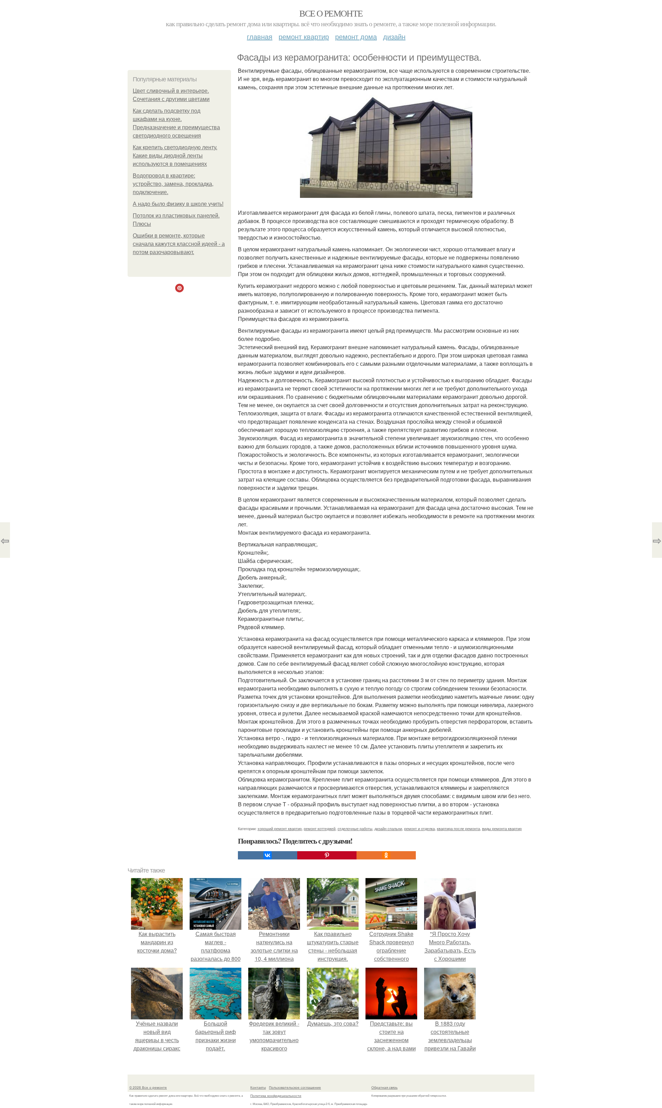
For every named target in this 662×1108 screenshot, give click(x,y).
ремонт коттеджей (319, 828)
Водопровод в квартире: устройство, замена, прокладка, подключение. (173, 184)
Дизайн (394, 36)
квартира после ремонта (458, 828)
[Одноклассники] (386, 855)
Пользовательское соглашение (295, 1087)
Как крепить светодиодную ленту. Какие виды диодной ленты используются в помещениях (175, 155)
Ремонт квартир (304, 36)
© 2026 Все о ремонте (148, 1087)
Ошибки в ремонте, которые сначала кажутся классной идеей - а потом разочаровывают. (179, 244)
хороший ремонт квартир (280, 828)
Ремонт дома (356, 36)
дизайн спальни (388, 828)
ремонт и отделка (419, 828)
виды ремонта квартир (502, 828)
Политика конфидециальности (275, 1095)
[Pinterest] (327, 855)
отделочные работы (355, 828)
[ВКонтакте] (267, 855)
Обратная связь (384, 1087)
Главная (259, 36)
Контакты (258, 1087)
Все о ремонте (330, 13)
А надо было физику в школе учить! (178, 204)
